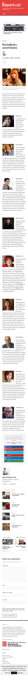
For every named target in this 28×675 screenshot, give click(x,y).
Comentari (5, 565)
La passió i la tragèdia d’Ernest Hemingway (7, 547)
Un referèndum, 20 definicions (17, 526)
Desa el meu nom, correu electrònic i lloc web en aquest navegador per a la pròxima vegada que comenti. (13, 609)
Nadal (17, 287)
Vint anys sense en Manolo (21, 546)
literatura (8, 438)
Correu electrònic (7, 592)
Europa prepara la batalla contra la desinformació (13, 33)
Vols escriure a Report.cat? (7, 664)
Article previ (6, 537)
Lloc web (4, 599)
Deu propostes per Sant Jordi (18, 515)
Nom (3, 585)
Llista (4, 41)
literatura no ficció (16, 438)
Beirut (21, 284)
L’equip (3, 660)
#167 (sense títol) (6, 655)
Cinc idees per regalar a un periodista (18, 494)
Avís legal (4, 658)
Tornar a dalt (21, 672)
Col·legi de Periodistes (13, 636)
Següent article (20, 537)
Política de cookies (6, 663)
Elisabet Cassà (8, 58)
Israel (17, 282)
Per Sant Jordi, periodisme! (16, 505)
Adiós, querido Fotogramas (8, 657)
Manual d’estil (5, 661)
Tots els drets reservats (8, 670)
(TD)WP (16, 671)
